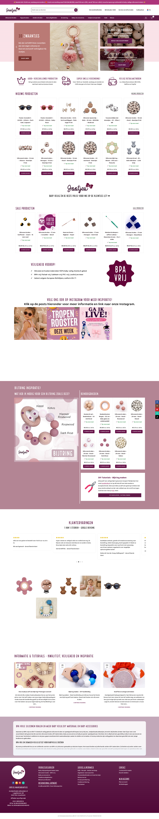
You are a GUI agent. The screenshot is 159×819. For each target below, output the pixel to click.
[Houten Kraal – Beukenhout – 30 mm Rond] (88, 405)
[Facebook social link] (13, 782)
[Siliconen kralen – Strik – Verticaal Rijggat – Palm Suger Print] (68, 107)
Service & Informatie (86, 767)
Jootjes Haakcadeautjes (18, 787)
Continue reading (35, 707)
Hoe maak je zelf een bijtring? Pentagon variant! (35, 692)
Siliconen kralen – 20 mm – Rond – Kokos (121, 453)
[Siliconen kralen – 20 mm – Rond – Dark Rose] (104, 442)
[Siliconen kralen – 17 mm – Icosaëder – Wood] (47, 222)
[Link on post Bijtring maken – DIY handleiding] (79, 675)
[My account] (146, 18)
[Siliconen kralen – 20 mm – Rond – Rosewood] (120, 405)
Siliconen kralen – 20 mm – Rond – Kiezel (137, 416)
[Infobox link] (37, 81)
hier (113, 490)
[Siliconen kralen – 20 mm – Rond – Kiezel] (136, 405)
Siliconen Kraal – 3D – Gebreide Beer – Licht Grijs (133, 160)
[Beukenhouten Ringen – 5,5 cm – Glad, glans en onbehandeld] (104, 405)
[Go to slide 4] (82, 562)
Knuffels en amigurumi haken (124, 692)
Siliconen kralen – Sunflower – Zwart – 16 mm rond (25, 234)
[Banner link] (122, 35)
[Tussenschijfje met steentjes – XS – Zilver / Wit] (112, 107)
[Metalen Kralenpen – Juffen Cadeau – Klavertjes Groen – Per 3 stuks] (112, 222)
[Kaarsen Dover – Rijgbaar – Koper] (68, 222)
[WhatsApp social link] (23, 782)
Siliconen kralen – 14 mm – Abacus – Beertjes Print (25, 160)
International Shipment (47, 783)
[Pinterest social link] (20, 782)
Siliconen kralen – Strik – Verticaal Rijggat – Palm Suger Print (68, 120)
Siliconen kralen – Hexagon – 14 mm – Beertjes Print (47, 160)
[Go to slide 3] (80, 562)
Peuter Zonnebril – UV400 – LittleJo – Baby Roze (47, 120)
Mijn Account (124, 778)
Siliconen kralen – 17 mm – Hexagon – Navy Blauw (133, 233)
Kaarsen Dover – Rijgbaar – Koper (68, 233)
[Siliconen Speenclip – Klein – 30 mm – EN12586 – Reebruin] (90, 107)
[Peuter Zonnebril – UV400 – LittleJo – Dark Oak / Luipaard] (25, 107)
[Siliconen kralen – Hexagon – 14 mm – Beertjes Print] (47, 148)
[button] (16, 47)
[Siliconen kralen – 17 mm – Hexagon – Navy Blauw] (133, 222)
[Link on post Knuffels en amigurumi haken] (124, 675)
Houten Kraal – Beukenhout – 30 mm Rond (88, 416)
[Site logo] (12, 10)
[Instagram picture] (30, 323)
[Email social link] (16, 782)
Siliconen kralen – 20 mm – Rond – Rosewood (121, 416)
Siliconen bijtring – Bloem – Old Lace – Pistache (112, 160)
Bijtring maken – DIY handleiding (79, 692)
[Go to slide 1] (55, 68)
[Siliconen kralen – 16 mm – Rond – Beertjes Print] (133, 107)
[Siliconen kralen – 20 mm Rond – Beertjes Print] (90, 148)
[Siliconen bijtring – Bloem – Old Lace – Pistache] (112, 148)
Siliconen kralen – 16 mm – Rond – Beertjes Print (133, 119)
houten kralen (36, 749)
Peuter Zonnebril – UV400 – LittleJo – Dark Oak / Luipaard (25, 120)
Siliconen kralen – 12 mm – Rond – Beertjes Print (68, 159)
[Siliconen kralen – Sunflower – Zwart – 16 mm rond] (25, 222)
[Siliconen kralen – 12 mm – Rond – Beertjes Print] (68, 148)
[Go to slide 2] (57, 68)
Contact (122, 767)
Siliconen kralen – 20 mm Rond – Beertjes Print (90, 160)
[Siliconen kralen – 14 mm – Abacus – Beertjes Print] (25, 148)
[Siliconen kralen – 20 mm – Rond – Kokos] (120, 442)
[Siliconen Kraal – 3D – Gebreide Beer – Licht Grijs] (133, 148)
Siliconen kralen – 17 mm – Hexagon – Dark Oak (90, 233)
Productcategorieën (46, 767)
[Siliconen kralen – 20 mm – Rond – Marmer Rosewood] (88, 442)
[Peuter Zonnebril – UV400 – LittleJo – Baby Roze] (47, 107)
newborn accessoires (126, 753)
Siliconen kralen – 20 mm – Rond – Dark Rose (105, 453)
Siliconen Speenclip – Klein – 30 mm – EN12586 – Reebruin (90, 120)
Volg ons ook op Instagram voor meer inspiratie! (79, 299)
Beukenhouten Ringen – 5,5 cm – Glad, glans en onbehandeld (105, 417)
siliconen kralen (85, 751)
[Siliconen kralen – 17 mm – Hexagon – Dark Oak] (90, 222)
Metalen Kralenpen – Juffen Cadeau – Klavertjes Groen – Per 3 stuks (112, 236)
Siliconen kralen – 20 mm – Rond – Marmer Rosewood (88, 453)
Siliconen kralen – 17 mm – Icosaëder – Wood (47, 233)
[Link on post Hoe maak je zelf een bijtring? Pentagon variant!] (35, 675)
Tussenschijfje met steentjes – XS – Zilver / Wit (112, 120)
